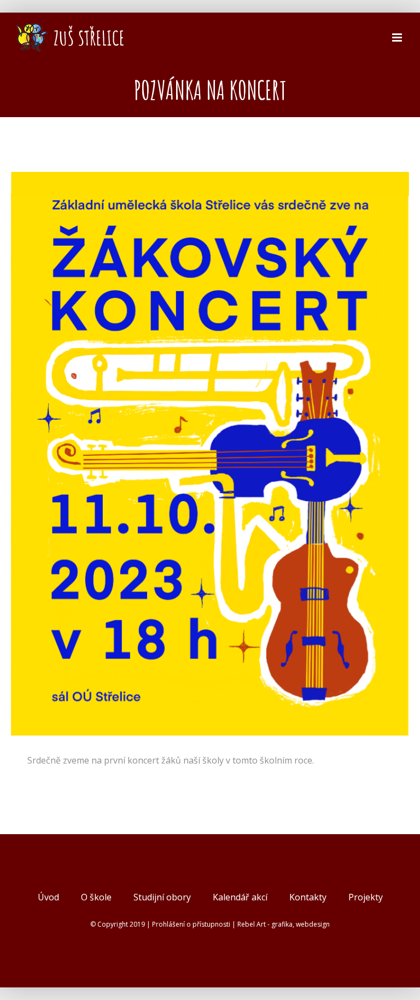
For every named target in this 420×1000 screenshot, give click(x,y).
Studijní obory (162, 897)
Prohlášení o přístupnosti (191, 924)
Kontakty (307, 897)
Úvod (48, 897)
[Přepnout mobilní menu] (398, 37)
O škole (96, 897)
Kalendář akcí (240, 897)
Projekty (365, 897)
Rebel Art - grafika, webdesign (283, 924)
